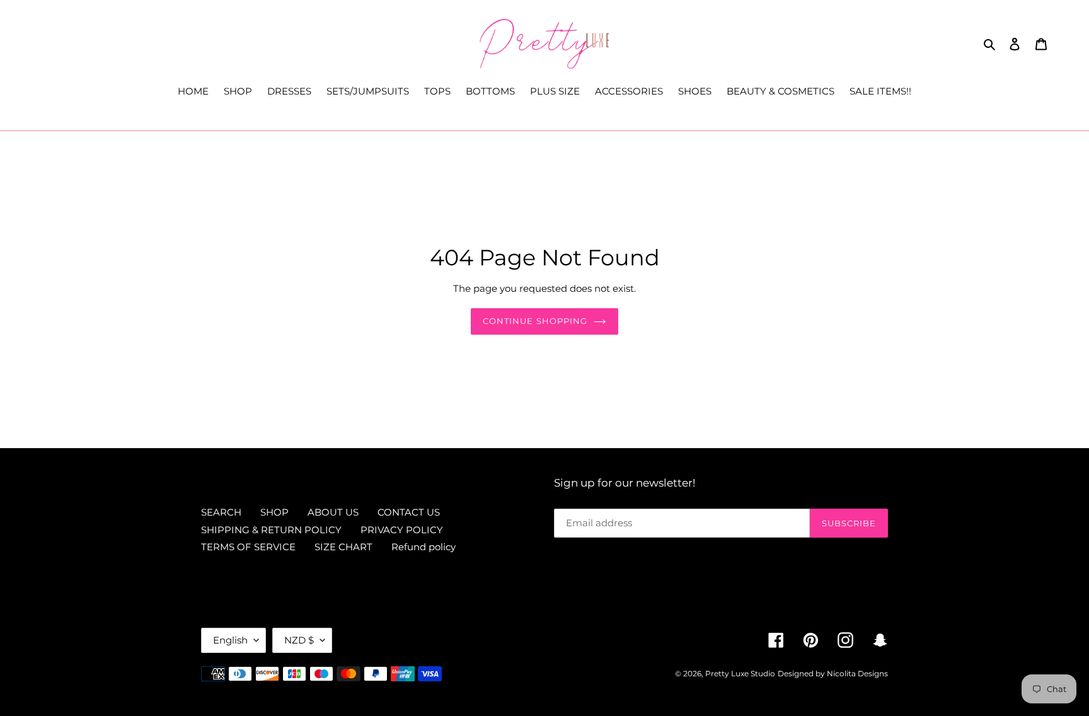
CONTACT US (408, 512)
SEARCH (221, 512)
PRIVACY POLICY (401, 530)
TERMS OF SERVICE (248, 547)
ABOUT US (333, 512)
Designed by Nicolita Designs (833, 673)
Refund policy (423, 547)
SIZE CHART (343, 547)
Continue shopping (535, 321)
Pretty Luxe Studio (740, 673)
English (230, 640)
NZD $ (299, 640)
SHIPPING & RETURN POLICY (271, 530)
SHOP (274, 512)
